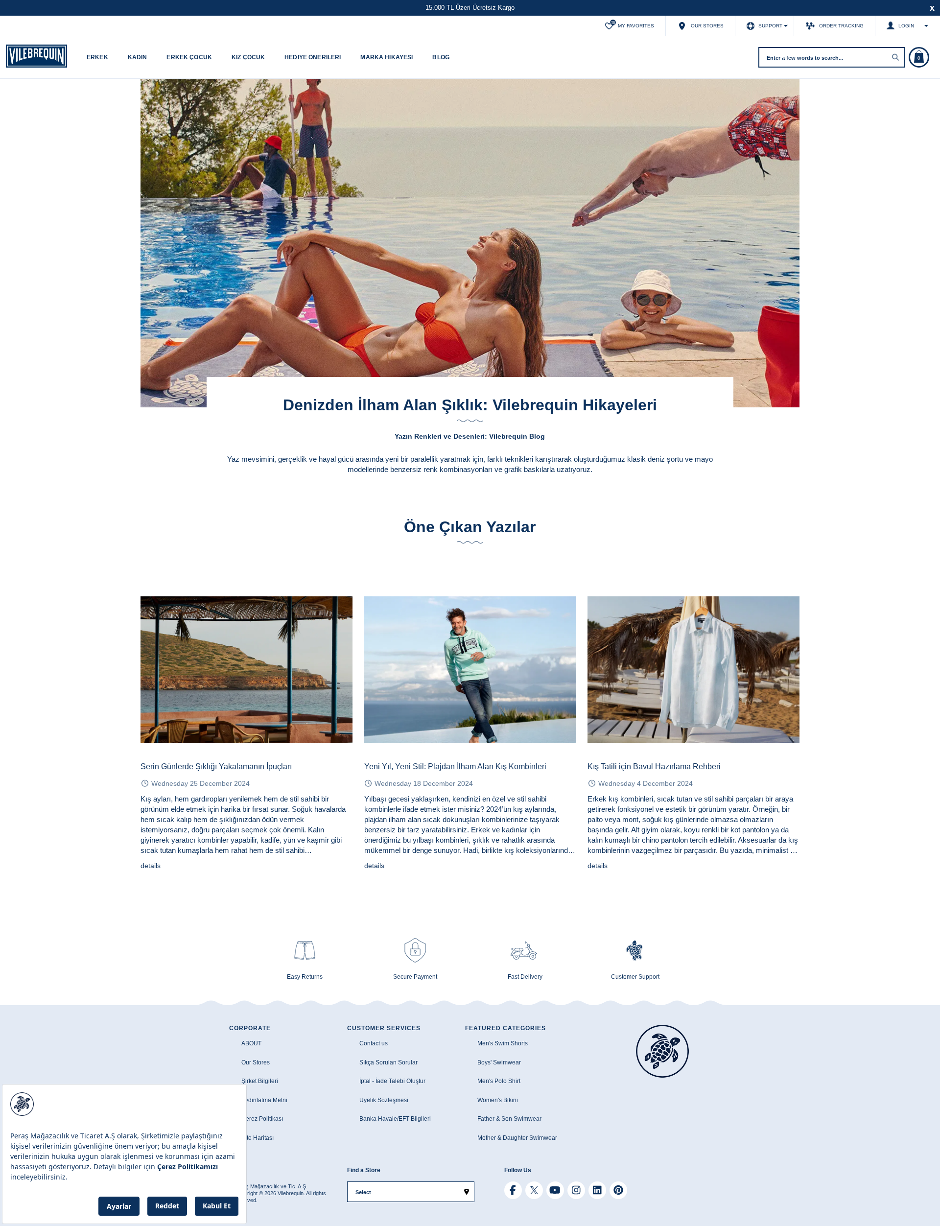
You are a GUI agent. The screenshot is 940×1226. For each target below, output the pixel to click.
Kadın (137, 57)
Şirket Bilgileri (259, 1081)
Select (363, 1192)
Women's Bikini (497, 1100)
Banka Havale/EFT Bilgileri (395, 1118)
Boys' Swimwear (499, 1062)
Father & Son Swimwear (509, 1118)
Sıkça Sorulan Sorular (388, 1062)
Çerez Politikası (262, 1118)
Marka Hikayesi (386, 57)
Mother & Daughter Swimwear (517, 1137)
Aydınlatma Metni (264, 1100)
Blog (440, 57)
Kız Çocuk (248, 57)
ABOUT (251, 1043)
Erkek (97, 57)
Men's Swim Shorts (502, 1043)
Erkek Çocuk (189, 57)
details (151, 866)
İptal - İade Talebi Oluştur (392, 1081)
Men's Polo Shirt (498, 1081)
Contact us (373, 1043)
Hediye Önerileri (312, 57)
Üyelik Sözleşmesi (383, 1100)
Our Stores (255, 1062)
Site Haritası (257, 1137)
